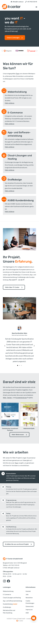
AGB (27, 613)
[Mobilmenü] (36, 7)
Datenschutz (30, 606)
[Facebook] (8, 581)
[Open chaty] (33, 618)
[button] (2, 51)
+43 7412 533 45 (32, 1)
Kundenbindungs (21, 397)
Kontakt (28, 591)
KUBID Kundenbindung (21, 200)
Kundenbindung (8, 604)
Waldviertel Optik (28, 428)
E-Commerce (15, 112)
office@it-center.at (17, 1)
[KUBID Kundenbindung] (4, 199)
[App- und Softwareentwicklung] (4, 132)
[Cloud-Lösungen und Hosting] (4, 155)
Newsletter (29, 597)
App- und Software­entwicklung (19, 134)
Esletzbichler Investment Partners (10, 429)
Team (17, 73)
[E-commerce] (4, 111)
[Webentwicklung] (4, 90)
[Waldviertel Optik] (29, 414)
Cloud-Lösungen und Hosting (20, 157)
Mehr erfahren (9, 103)
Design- (9, 397)
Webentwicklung (17, 91)
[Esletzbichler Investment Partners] (10, 414)
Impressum (29, 609)
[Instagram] (4, 581)
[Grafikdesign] (4, 178)
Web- (5, 397)
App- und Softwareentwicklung (12, 601)
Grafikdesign (15, 179)
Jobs (27, 594)
